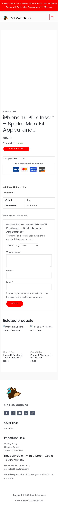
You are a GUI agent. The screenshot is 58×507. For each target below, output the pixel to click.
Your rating (12, 245)
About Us (8, 428)
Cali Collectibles (21, 18)
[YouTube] (19, 413)
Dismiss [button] (48, 7)
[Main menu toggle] (52, 17)
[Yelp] (26, 413)
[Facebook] (6, 413)
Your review (14, 252)
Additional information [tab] (14, 187)
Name (10, 270)
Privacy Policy (10, 443)
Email (9, 282)
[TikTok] (32, 413)
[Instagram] (13, 413)
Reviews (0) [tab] (8, 192)
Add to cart (16, 149)
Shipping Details (11, 447)
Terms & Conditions (13, 450)
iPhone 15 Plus (9, 111)
